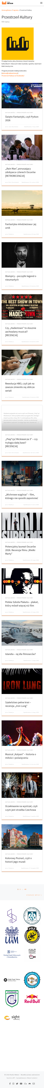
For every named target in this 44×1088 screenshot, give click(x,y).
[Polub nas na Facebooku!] (10, 1083)
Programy (15, 10)
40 (25, 889)
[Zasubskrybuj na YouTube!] (21, 1083)
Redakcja (11, 234)
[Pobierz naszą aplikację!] (29, 1083)
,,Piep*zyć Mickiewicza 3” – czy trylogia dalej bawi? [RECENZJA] (21, 443)
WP (14, 1078)
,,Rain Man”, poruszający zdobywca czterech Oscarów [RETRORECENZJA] (20, 172)
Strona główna (6, 10)
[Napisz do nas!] (34, 1083)
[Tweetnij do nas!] (17, 1083)
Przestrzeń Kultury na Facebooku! (13, 76)
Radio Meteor (14, 1075)
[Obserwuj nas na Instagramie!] (13, 1083)
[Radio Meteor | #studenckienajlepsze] (7, 2)
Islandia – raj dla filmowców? (20, 654)
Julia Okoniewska (13, 126)
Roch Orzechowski (14, 182)
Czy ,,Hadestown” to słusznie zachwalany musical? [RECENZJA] (20, 331)
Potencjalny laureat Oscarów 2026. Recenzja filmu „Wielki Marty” (20, 550)
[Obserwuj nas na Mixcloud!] (25, 1083)
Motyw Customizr (32, 1078)
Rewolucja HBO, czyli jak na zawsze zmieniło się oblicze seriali (20, 387)
